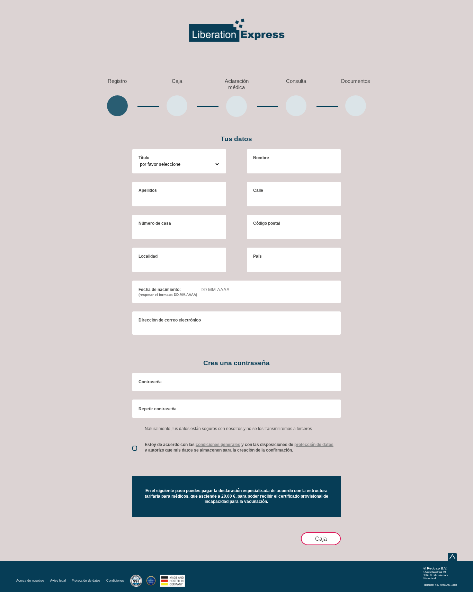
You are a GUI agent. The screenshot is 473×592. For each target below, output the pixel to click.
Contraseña (150, 381)
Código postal (266, 223)
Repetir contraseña (158, 408)
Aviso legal (58, 580)
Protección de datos (86, 580)
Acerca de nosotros (30, 580)
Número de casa (155, 223)
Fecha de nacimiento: (168, 292)
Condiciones (115, 580)
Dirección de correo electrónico (170, 320)
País (257, 256)
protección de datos (313, 444)
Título (144, 157)
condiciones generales (218, 444)
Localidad (148, 256)
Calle (258, 190)
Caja (321, 538)
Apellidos (148, 190)
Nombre (261, 157)
